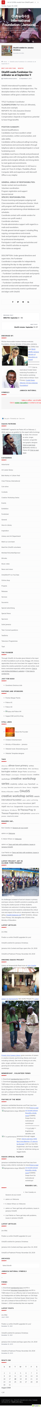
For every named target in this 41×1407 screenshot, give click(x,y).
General (4, 520)
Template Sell (17, 1402)
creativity (13, 784)
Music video (5, 564)
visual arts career (12, 816)
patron (29, 800)
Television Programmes (9, 641)
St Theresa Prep (25, 810)
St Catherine (13, 810)
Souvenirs (4, 602)
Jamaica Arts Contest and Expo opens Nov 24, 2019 (19, 948)
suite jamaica (25, 813)
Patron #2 (8, 707)
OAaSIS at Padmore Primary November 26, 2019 (18, 954)
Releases (4, 591)
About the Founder (21, 732)
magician (35, 787)
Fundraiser (5, 514)
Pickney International (24, 803)
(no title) (4, 932)
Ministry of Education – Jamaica (16, 744)
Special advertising (8, 608)
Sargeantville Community (31, 806)
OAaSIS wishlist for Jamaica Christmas (14, 943)
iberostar (11, 787)
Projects (4, 586)
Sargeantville (18, 806)
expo (25, 784)
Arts (29, 769)
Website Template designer (14, 753)
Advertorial (5, 464)
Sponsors (4, 619)
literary (29, 787)
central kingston (15, 775)
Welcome (11, 833)
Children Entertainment (13, 740)
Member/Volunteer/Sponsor (10, 553)
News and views (7, 569)
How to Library (6, 525)
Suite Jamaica (6, 624)
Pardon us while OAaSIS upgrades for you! (16, 937)
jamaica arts (18, 787)
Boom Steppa (6, 775)
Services (4, 597)
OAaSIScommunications (10, 78)
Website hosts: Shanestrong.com (16, 749)
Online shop (5, 580)
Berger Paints (22, 772)
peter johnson (13, 803)
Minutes (21, 68)
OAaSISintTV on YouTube (10, 575)
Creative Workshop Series (10, 498)
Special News (6, 613)
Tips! (3, 646)
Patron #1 (8, 702)
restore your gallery (21, 403)
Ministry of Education (7, 791)
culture (20, 784)
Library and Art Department (11, 536)
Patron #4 (17, 711)
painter (24, 800)
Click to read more (29, 445)
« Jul (2, 1392)
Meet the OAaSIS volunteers (11, 547)
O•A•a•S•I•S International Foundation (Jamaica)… (20, 20)
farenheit (31, 784)
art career (12, 769)
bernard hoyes (32, 771)
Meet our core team (8, 68)
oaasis (16, 791)
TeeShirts (4, 635)
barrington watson (9, 771)
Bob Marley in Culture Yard (10, 475)
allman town (4, 766)
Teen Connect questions (9, 630)
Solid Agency (5, 810)
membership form (17, 1079)
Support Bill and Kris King (14, 716)
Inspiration (5, 531)
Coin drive (4, 486)
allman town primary (18, 765)
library (24, 787)
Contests (4, 492)
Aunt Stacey (35, 769)
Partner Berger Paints (12, 698)
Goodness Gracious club (13, 685)
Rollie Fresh (10, 806)
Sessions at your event (20, 828)
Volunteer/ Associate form (19, 1082)
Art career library (7, 470)
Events (3, 503)
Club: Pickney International (10, 481)
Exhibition (4, 509)
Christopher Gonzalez (26, 775)
